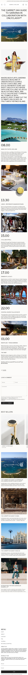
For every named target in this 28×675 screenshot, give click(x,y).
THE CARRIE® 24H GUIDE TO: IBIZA (10, 516)
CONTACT (3, 636)
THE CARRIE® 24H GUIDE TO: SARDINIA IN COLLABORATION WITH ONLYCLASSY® (12, 480)
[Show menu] (1, 4)
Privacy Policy (4, 397)
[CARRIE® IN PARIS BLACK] (13, 429)
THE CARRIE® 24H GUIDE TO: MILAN (10, 551)
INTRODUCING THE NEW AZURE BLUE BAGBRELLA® (11, 586)
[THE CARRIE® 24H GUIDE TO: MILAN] (14, 536)
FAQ (2, 638)
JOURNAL (3, 641)
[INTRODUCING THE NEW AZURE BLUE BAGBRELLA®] (14, 571)
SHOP (2, 631)
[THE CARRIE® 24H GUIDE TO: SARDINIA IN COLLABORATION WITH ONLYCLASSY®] (14, 465)
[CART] (26, 4)
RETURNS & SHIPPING (6, 643)
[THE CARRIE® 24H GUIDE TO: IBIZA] (14, 501)
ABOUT (2, 634)
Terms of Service (12, 397)
